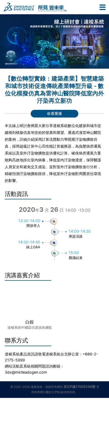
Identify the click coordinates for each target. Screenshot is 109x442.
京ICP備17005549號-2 (81, 387)
